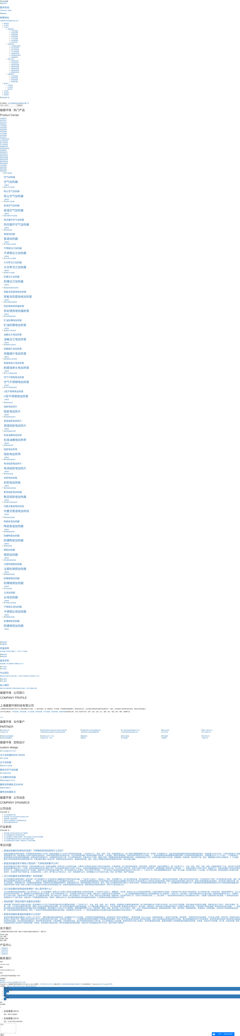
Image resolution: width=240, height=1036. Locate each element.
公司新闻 (10, 85)
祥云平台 (102, 984)
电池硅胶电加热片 (13, 463)
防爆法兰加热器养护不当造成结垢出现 (15, 820)
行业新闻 (10, 87)
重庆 (32, 986)
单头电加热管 (15, 48)
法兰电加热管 (15, 51)
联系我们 (6, 95)
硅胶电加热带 (15, 68)
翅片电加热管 (15, 50)
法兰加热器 (14, 38)
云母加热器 (14, 76)
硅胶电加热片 (15, 61)
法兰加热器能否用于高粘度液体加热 (14, 835)
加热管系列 (11, 44)
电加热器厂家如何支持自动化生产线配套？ (16, 833)
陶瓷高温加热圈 (12, 521)
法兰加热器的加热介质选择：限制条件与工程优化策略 (19, 840)
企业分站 (9, 982)
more (1, 717)
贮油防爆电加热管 (13, 320)
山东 (23, 986)
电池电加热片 (15, 63)
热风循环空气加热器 (14, 219)
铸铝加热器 (14, 80)
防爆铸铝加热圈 (12, 621)
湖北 (29, 986)
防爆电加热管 (15, 53)
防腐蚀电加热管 (15, 55)
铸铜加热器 (14, 81)
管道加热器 (14, 36)
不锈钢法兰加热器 (13, 248)
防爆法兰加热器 (12, 276)
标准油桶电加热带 (13, 435)
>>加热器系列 (4, 948)
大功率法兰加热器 (13, 262)
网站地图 (15, 982)
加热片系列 (11, 59)
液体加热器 (14, 33)
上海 (17, 986)
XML (24, 982)
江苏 (20, 986)
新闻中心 (6, 83)
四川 (35, 986)
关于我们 (6, 25)
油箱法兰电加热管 (13, 334)
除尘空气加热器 (12, 191)
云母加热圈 (9, 592)
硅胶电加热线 (15, 72)
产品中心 (6, 27)
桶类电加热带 (15, 70)
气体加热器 (14, 31)
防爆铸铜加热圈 (12, 578)
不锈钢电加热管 (15, 46)
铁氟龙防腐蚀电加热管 (15, 291)
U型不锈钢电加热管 (13, 391)
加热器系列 (11, 29)
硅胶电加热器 (15, 66)
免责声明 (109, 984)
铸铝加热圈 (9, 549)
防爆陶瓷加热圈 (12, 535)
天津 (8, 986)
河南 (26, 986)
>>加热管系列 (4, 950)
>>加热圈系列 (4, 954)
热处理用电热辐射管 (14, 306)
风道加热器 (14, 40)
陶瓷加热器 (14, 78)
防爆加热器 (14, 35)
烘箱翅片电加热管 (13, 348)
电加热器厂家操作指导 (10, 818)
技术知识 (10, 89)
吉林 (14, 986)
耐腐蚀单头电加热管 (14, 362)
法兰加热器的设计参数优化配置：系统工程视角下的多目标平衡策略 (23, 837)
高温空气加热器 (12, 205)
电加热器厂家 (25, 103)
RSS (20, 982)
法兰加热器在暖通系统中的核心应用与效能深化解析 (19, 839)
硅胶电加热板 (15, 65)
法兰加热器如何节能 (10, 815)
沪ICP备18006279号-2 (46, 984)
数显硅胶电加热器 (13, 492)
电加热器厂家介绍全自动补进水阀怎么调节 (16, 817)
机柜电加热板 (10, 477)
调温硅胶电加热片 (13, 420)
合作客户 (6, 91)
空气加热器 (9, 177)
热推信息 (2, 982)
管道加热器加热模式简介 (11, 822)
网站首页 (6, 23)
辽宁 (11, 986)
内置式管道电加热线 (14, 506)
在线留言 (6, 93)
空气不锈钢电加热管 (14, 377)
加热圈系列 (11, 74)
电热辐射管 (14, 57)
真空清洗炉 (14, 42)
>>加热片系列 (4, 952)
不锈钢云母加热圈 (13, 606)
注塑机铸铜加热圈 (13, 564)
